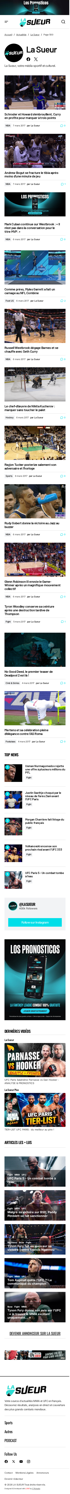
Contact (8, 1472)
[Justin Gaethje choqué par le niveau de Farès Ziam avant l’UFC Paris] (13, 800)
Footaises (10, 741)
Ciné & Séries (12, 683)
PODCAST (10, 1440)
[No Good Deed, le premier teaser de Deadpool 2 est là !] (35, 650)
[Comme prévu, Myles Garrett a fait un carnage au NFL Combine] (35, 267)
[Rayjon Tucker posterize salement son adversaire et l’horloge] (35, 443)
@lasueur (27, 904)
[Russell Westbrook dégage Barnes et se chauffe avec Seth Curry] (35, 326)
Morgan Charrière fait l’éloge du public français (44, 821)
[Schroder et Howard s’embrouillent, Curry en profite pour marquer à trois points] (35, 92)
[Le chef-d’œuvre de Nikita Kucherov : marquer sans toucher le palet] (35, 384)
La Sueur (35, 34)
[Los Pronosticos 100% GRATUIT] (35, 7)
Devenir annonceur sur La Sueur (35, 1333)
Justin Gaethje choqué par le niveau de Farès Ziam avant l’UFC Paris (43, 796)
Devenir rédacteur (13, 1478)
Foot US (10, 300)
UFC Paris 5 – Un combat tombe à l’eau (44, 874)
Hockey (10, 417)
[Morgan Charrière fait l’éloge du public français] (13, 826)
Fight (8, 621)
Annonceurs (42, 1472)
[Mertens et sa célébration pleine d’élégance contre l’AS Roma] (35, 708)
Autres (8, 1431)
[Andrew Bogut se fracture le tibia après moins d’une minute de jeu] (35, 151)
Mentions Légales (24, 1472)
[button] (6, 22)
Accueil (8, 34)
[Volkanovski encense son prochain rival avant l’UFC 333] (13, 853)
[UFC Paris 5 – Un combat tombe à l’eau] (13, 880)
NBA (8, 125)
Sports (9, 476)
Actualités (21, 34)
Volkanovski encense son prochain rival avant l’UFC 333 (43, 847)
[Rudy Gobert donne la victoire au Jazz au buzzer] (35, 501)
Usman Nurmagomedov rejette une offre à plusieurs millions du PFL (45, 769)
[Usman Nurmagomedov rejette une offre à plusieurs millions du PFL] (13, 773)
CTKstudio (36, 1489)
